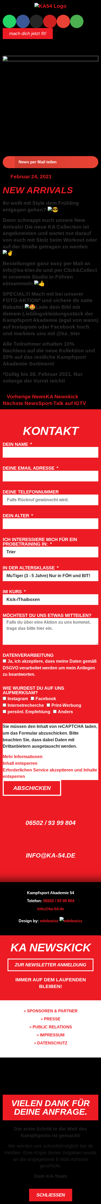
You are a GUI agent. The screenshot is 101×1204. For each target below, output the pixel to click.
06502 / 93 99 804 (51, 822)
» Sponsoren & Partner (51, 1011)
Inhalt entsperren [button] (20, 763)
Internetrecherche (26, 705)
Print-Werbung (66, 705)
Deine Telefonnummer (31, 492)
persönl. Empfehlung (29, 711)
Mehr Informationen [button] (23, 756)
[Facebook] (23, 21)
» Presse (50, 1019)
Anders (65, 711)
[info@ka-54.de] (50, 841)
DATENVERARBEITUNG (28, 655)
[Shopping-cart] (76, 21)
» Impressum (51, 1035)
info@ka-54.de (50, 855)
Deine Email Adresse (29, 468)
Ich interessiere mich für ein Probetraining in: (40, 542)
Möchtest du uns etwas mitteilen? (47, 615)
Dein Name (16, 444)
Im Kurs (13, 591)
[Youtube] (50, 21)
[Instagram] (36, 21)
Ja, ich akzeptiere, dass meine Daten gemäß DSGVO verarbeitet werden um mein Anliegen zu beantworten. (50, 668)
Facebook (46, 698)
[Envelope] (63, 21)
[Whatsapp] (9, 21)
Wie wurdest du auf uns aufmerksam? (33, 690)
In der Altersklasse (29, 568)
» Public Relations (50, 1027)
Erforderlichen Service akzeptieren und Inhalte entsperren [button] (50, 773)
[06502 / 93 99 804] (50, 808)
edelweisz (49, 921)
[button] (50, 43)
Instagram (18, 698)
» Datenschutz (50, 1043)
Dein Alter (16, 516)
